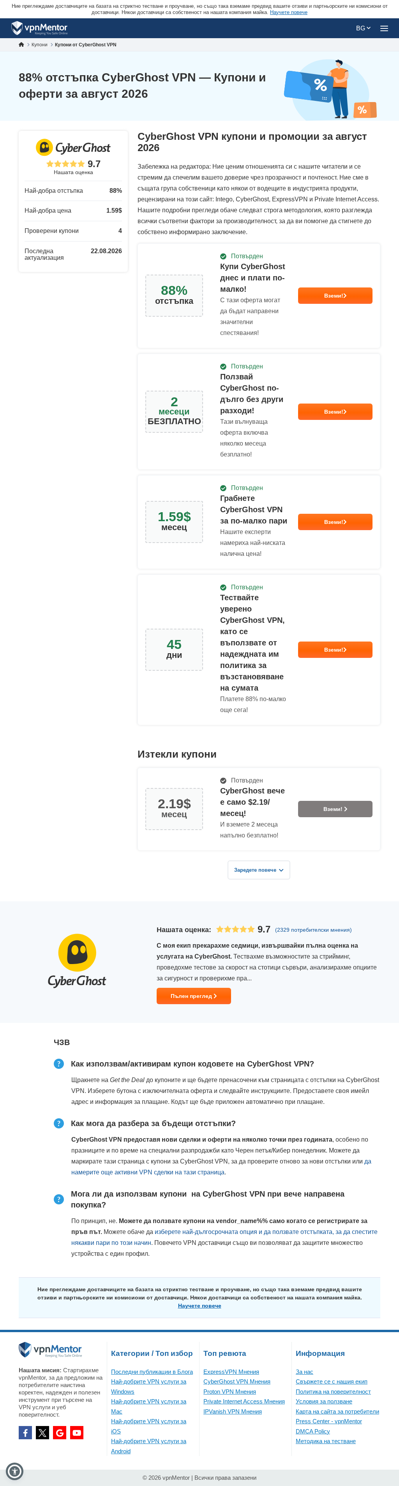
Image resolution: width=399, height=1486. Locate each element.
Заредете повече (255, 870)
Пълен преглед (192, 996)
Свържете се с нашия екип (331, 1381)
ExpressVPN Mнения (231, 1371)
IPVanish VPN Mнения (232, 1411)
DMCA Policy (313, 1431)
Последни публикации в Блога (152, 1371)
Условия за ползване (324, 1401)
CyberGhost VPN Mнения (236, 1381)
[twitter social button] (42, 1432)
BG (361, 28)
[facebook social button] (25, 1432)
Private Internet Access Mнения (244, 1401)
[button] (14, 1471)
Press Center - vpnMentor (329, 1421)
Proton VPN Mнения (229, 1391)
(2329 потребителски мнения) (313, 930)
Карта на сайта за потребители (337, 1411)
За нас (304, 1371)
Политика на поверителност (333, 1391)
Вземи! (333, 296)
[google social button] (59, 1432)
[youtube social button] (76, 1432)
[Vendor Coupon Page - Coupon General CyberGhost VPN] (259, 296)
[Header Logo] (39, 28)
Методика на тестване (326, 1441)
